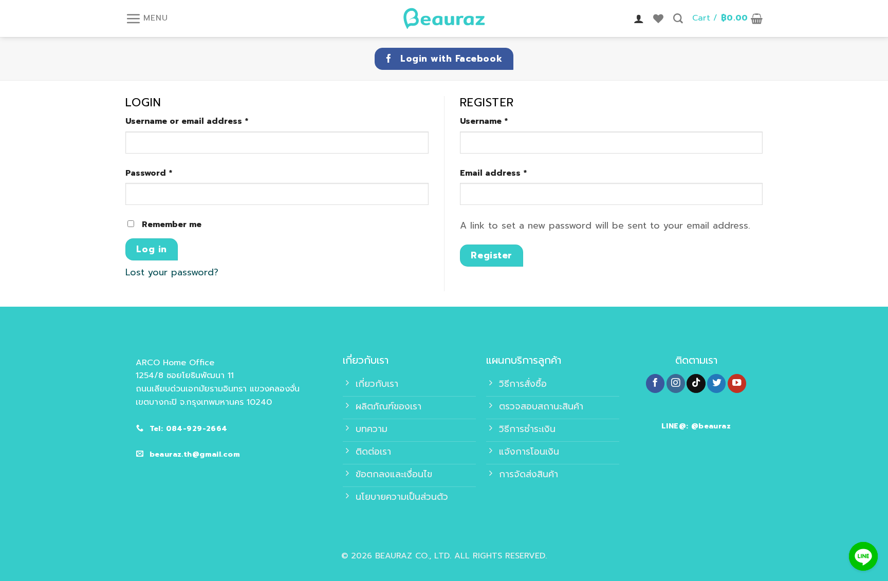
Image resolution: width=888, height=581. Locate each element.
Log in (151, 249)
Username (484, 121)
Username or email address (186, 121)
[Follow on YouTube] (737, 383)
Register (491, 255)
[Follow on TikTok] (696, 383)
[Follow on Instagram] (676, 383)
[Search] (678, 19)
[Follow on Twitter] (716, 383)
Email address (493, 173)
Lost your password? (171, 272)
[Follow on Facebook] (655, 383)
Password (148, 173)
